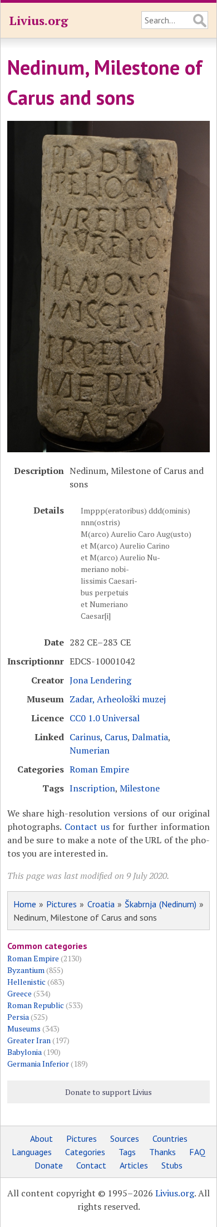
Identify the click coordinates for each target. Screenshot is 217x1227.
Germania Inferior (38, 1063)
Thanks (162, 1151)
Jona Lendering (100, 680)
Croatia (101, 904)
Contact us (87, 826)
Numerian (90, 750)
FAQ (197, 1151)
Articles (134, 1165)
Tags (127, 1151)
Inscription (92, 788)
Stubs (172, 1165)
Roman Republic (35, 1005)
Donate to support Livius (108, 1092)
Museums (24, 1028)
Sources (124, 1138)
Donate (48, 1165)
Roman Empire (99, 769)
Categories (85, 1151)
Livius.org (38, 20)
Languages (32, 1151)
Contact (91, 1165)
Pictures (61, 904)
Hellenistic (26, 981)
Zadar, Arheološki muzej (118, 699)
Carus (116, 737)
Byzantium (26, 970)
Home (24, 904)
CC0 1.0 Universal (105, 718)
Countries (170, 1138)
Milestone (140, 788)
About (41, 1138)
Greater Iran (29, 1040)
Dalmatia (150, 737)
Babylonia (24, 1052)
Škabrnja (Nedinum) (160, 904)
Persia (18, 1016)
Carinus (85, 737)
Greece (19, 993)
